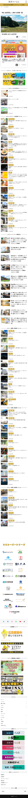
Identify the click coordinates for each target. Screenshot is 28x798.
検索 (25, 791)
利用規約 (2, 776)
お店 (2, 709)
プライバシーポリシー (5, 778)
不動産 (2, 721)
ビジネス (2, 717)
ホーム (2, 699)
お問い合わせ (3, 725)
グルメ (2, 705)
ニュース (2, 701)
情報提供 (2, 774)
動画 (2, 711)
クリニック (3, 713)
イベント (2, 715)
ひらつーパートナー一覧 (5, 640)
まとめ (2, 707)
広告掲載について (4, 782)
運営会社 (2, 780)
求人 (2, 719)
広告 (2, 723)
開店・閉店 (3, 703)
